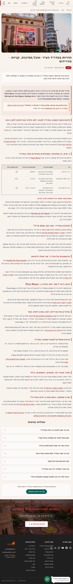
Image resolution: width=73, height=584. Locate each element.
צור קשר (3, 3)
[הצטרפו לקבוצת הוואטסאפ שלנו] (55, 548)
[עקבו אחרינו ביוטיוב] (63, 548)
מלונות (15, 3)
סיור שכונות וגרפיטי (29, 561)
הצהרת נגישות (5, 580)
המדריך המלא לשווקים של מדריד (52, 233)
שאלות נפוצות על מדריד (46, 546)
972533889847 (9, 549)
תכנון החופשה (42, 3)
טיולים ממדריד (49, 552)
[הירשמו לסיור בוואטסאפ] (47, 579)
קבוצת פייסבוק (49, 561)
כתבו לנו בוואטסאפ (52, 108)
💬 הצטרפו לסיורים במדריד (61, 579)
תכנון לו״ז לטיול (48, 549)
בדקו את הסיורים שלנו (15, 413)
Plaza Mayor (35, 158)
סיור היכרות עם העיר (52, 330)
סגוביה (33, 567)
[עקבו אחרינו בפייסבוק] (66, 548)
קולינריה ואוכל (52, 3)
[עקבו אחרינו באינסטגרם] (70, 548)
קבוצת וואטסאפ (48, 564)
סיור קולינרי (32, 558)
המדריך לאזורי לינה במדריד (61, 303)
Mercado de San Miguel (40, 213)
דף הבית (67, 3)
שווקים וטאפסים (30, 555)
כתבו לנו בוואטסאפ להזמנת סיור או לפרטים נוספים (52, 416)
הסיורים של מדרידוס (27, 404)
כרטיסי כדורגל (49, 567)
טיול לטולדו (32, 552)
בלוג (9, 3)
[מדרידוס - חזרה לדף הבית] (70, 3)
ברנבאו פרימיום (30, 570)
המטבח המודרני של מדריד (53, 388)
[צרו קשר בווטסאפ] (59, 548)
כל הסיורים (32, 546)
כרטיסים (24, 3)
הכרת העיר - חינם (30, 549)
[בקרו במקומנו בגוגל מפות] (51, 548)
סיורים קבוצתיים (48, 555)
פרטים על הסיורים (38, 524)
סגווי (33, 564)
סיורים (61, 3)
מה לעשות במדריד (34, 3)
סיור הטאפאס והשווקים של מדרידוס (42, 316)
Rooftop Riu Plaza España (16, 260)
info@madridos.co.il (8, 552)
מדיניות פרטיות (22, 580)
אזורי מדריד (50, 558)
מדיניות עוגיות (11, 580)
